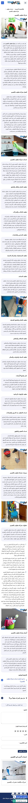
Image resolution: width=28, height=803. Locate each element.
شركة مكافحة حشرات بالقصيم (16, 782)
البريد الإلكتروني (23, 743)
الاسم (25, 734)
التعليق (25, 710)
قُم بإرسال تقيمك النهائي (21, 726)
